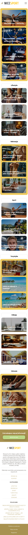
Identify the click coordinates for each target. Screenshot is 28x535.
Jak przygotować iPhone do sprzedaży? (14, 328)
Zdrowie (14, 371)
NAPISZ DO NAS (14, 437)
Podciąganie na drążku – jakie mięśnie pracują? (11, 173)
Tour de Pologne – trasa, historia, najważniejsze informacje (13, 230)
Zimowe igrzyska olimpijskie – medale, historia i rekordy (13, 75)
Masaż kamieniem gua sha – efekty (13, 418)
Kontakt (14, 478)
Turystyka (14, 256)
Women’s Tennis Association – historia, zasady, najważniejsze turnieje (14, 22)
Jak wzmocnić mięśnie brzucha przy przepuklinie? (13, 115)
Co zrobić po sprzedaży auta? (12, 345)
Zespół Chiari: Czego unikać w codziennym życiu (14, 509)
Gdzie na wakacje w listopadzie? (10, 271)
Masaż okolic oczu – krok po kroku (13, 402)
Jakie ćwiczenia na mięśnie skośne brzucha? (12, 156)
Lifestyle (14, 85)
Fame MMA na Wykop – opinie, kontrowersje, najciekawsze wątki (14, 57)
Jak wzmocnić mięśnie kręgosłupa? (11, 189)
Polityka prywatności (14, 526)
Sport (14, 200)
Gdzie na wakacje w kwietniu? (10, 287)
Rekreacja (14, 141)
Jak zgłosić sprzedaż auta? (13, 362)
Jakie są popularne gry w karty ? (14, 516)
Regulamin (14, 532)
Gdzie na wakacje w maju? (12, 305)
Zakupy (14, 315)
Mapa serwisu (14, 529)
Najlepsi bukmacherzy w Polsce (14, 519)
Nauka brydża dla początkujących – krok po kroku (14, 506)
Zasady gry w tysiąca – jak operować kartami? (14, 513)
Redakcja (14, 476)
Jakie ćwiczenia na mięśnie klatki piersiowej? (13, 98)
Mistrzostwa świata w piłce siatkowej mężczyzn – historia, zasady (14, 40)
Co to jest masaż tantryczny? (9, 386)
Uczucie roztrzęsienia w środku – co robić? (12, 131)
